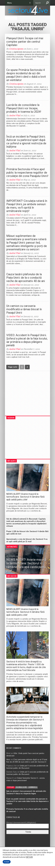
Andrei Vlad (14, 115)
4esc (8, 759)
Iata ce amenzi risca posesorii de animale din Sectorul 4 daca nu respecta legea (26, 792)
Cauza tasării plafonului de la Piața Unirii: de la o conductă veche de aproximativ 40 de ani (25, 278)
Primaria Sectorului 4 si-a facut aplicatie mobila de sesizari (27, 810)
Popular (10, 787)
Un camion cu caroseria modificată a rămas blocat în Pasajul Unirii (24, 309)
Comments (33, 787)
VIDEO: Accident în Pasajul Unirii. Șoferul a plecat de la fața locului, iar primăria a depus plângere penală (27, 340)
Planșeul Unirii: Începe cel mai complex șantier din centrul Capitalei (24, 42)
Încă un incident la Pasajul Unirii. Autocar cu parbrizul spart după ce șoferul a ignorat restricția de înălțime (26, 141)
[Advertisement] (27, 394)
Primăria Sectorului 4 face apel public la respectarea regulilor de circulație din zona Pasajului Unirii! (27, 172)
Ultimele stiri (21, 787)
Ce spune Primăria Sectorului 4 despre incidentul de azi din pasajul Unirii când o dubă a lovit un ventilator (26, 75)
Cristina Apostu (16, 48)
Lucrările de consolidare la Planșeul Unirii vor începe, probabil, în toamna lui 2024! (23, 108)
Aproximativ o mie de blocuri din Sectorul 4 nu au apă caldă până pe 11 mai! (27, 540)
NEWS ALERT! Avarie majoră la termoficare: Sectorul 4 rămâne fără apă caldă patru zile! (25, 496)
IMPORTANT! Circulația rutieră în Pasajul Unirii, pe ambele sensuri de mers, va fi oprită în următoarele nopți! (26, 206)
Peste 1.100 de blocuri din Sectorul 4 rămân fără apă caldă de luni (27, 532)
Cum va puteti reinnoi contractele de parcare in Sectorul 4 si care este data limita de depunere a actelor (27, 801)
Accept (6, 862)
